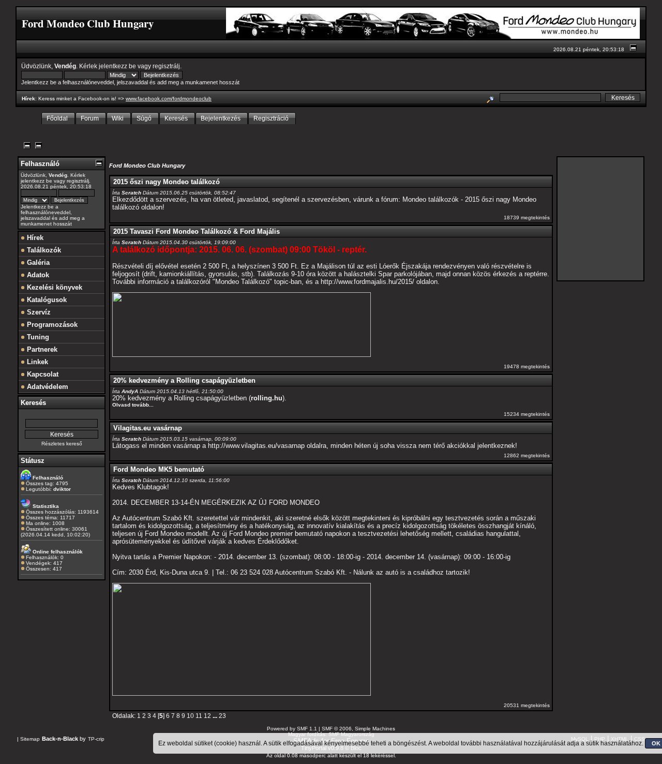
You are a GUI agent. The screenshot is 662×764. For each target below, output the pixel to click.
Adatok (37, 275)
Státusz (32, 461)
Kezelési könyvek (53, 287)
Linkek (36, 362)
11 (198, 715)
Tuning (37, 337)
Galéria (37, 262)
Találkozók (43, 250)
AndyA (130, 391)
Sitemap (30, 739)
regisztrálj (166, 66)
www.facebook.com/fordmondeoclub (169, 98)
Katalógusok (46, 300)
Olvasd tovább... (133, 405)
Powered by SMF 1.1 (292, 728)
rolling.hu (266, 398)
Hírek (34, 238)
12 (207, 715)
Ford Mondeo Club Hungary (147, 165)
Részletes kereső (61, 443)
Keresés (33, 403)
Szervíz (38, 312)
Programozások (51, 324)
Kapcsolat (41, 374)
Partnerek (41, 349)
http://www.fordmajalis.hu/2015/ (367, 282)
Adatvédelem (46, 387)
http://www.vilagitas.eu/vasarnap (256, 446)
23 (222, 715)
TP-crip (96, 739)
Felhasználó (40, 164)
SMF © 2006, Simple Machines (358, 728)
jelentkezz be (117, 66)
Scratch (131, 193)
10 (190, 715)
